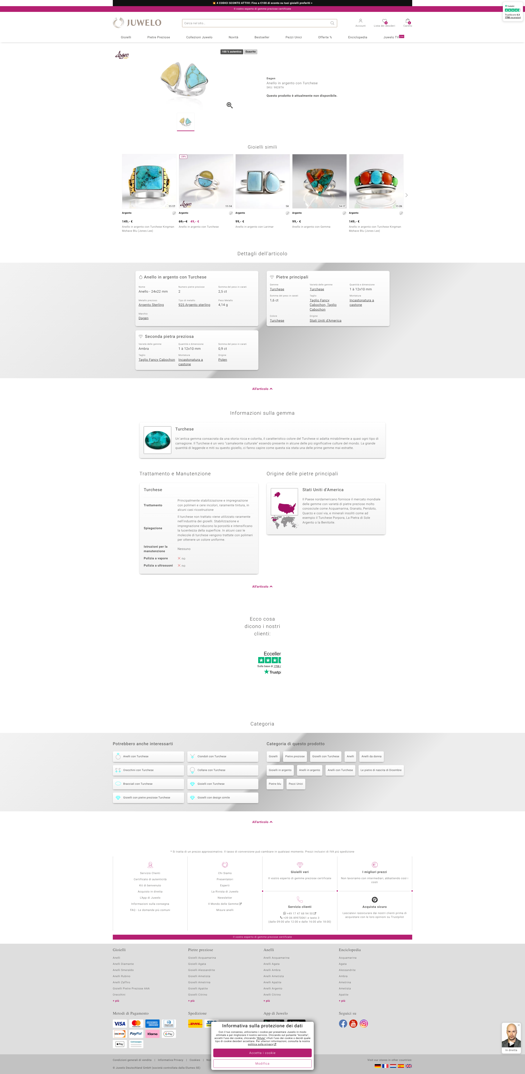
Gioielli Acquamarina (202, 958)
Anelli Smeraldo (123, 970)
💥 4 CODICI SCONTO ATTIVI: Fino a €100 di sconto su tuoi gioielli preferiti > (262, 3)
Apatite (344, 995)
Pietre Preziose (158, 37)
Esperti (225, 886)
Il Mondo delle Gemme (223, 904)
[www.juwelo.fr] (385, 1066)
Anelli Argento (273, 989)
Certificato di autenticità (150, 879)
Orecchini (119, 995)
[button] (361, 23)
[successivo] (406, 195)
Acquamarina (348, 958)
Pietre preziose (295, 756)
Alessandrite (347, 970)
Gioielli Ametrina (199, 982)
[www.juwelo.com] (409, 1066)
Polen (222, 359)
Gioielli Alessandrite (201, 970)
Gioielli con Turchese (325, 756)
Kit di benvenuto (150, 886)
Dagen (143, 318)
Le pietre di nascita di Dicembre (381, 770)
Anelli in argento (309, 770)
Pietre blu (275, 784)
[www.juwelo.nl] (393, 1066)
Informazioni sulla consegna (150, 904)
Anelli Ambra (272, 970)
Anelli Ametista (274, 976)
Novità (233, 37)
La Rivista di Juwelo (224, 892)
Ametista (345, 989)
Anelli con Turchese (340, 770)
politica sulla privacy (260, 1044)
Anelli (350, 756)
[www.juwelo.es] (401, 1066)
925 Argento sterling (194, 304)
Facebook (343, 1024)
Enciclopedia (357, 37)
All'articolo (260, 389)
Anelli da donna (371, 756)
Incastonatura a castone (362, 303)
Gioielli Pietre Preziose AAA (131, 989)
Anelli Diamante (123, 964)
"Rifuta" (261, 1038)
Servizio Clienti (150, 873)
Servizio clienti (300, 907)
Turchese (277, 289)
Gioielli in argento (280, 770)
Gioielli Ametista (199, 976)
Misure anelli (225, 910)
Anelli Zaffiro (121, 982)
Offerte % (325, 37)
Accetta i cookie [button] (262, 1053)
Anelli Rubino (121, 976)
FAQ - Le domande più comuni (150, 910)
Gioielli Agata (197, 964)
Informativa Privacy (170, 1060)
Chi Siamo (225, 873)
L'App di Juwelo (150, 898)
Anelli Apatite (273, 982)
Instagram (364, 1024)
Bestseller (262, 37)
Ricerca (333, 23)
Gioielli (126, 37)
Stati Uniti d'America (325, 320)
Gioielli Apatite (198, 989)
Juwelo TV (393, 37)
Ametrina (345, 982)
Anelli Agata (272, 964)
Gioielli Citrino (197, 995)
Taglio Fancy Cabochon (157, 359)
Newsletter (225, 898)
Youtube (353, 1024)
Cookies (195, 1060)
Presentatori (225, 879)
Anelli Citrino (272, 995)
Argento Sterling (151, 304)
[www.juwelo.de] (378, 1066)
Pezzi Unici (293, 37)
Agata (343, 964)
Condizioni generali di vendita (132, 1060)
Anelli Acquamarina (277, 958)
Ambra (343, 976)
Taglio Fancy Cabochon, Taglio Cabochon (323, 305)
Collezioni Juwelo (199, 37)
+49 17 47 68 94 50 (300, 914)
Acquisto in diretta (150, 892)
